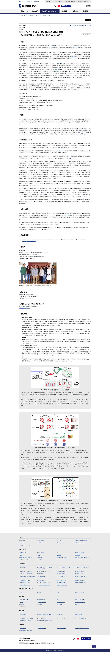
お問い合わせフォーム (24, 298)
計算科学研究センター (61, 576)
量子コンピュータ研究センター (81, 576)
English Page (86, 34)
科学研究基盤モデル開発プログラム (82, 567)
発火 (25, 56)
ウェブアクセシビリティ (25, 545)
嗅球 (52, 47)
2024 (58, 592)
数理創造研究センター (42, 576)
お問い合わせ (29, 1)
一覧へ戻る (81, 25)
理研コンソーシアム (61, 618)
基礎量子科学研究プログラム (26, 571)
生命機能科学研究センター (80, 580)
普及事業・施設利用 (79, 614)
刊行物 (21, 602)
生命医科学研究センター (62, 580)
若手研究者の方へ (42, 628)
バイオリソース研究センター (44, 582)
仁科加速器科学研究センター (44, 585)
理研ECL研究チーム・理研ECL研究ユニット (27, 577)
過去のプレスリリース (79, 592)
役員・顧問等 (41, 552)
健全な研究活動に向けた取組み (63, 557)
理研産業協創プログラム (80, 571)
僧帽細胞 (60, 63)
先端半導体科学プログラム (62, 571)
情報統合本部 (41, 580)
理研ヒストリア (78, 604)
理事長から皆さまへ (24, 552)
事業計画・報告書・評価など (26, 557)
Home (20, 15)
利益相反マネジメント (42, 559)
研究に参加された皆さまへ (25, 559)
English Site (36, 1)
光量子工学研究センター (25, 585)
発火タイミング (75, 47)
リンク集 (22, 542)
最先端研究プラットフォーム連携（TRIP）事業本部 (45, 568)
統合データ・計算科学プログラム (63, 567)
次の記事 (89, 25)
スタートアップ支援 (42, 618)
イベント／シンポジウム (80, 599)
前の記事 (74, 25)
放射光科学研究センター (62, 585)
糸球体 (51, 63)
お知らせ (58, 599)
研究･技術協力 (60, 614)
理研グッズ (22, 604)
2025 (39, 592)
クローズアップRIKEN (24, 599)
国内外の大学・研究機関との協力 (45, 620)
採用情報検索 (23, 628)
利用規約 (40, 542)
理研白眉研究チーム (79, 573)
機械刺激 (57, 69)
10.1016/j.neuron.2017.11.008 (29, 241)
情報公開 (40, 557)
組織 (21, 555)
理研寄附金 (48, 1)
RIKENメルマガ (67, 5)
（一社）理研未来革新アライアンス (82, 618)
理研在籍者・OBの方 (70, 1)
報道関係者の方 (58, 1)
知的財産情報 (23, 614)
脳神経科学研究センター (25, 582)
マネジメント (77, 555)
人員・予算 (59, 555)
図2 (70, 158)
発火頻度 (72, 56)
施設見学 (40, 604)
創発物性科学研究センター (80, 582)
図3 (42, 192)
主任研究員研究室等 (61, 573)
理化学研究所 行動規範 (79, 552)
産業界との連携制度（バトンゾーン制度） (46, 615)
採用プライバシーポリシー (80, 542)
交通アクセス (21, 1)
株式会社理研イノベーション (26, 618)
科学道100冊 (59, 604)
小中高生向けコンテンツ (83, 1)
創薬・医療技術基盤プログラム (44, 571)
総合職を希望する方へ (61, 628)
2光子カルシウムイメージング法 (53, 150)
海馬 (67, 215)
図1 (84, 130)
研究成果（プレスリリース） (29, 15)
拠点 (39, 555)
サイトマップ (59, 540)
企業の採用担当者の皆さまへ (26, 620)
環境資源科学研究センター (62, 582)
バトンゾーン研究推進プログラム (27, 573)
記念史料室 (22, 606)
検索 (88, 5)
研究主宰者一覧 (23, 567)
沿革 (58, 552)
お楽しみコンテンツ (61, 602)
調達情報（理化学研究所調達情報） (82, 540)
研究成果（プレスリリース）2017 (44, 15)
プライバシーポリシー (61, 542)
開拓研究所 (40, 573)
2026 (21, 592)
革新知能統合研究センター (25, 580)
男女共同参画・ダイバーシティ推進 (82, 557)
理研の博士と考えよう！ (43, 599)
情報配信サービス (42, 602)
